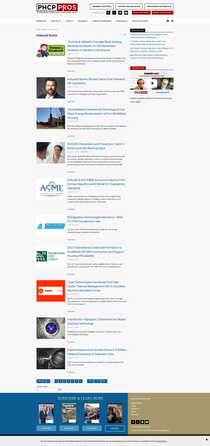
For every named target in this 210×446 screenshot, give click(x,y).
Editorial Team (136, 403)
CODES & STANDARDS (101, 21)
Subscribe (46, 428)
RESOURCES (121, 21)
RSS (124, 35)
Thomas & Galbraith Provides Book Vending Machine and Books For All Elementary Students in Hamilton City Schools (94, 46)
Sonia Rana (84, 152)
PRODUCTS (41, 21)
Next (104, 381)
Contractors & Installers (129, 6)
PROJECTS (56, 21)
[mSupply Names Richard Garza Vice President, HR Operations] (51, 88)
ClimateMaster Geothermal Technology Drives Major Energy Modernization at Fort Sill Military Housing (96, 113)
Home (38, 29)
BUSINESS (82, 21)
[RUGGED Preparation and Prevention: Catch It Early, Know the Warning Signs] (51, 153)
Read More (71, 71)
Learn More (115, 428)
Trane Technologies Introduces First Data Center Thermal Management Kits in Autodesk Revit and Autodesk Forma (96, 286)
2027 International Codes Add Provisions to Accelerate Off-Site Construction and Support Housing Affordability (95, 251)
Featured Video (138, 68)
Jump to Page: (42, 386)
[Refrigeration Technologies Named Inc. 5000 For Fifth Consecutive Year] (51, 226)
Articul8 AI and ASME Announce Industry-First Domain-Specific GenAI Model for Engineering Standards (96, 184)
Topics (44, 29)
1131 (97, 381)
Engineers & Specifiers (101, 6)
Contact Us (135, 409)
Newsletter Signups (141, 12)
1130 (90, 381)
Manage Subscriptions (162, 12)
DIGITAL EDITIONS (140, 21)
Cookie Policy (161, 441)
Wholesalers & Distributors (159, 6)
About (133, 412)
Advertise (135, 415)
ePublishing (165, 430)
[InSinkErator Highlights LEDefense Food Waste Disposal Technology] (51, 328)
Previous (41, 381)
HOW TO (69, 21)
